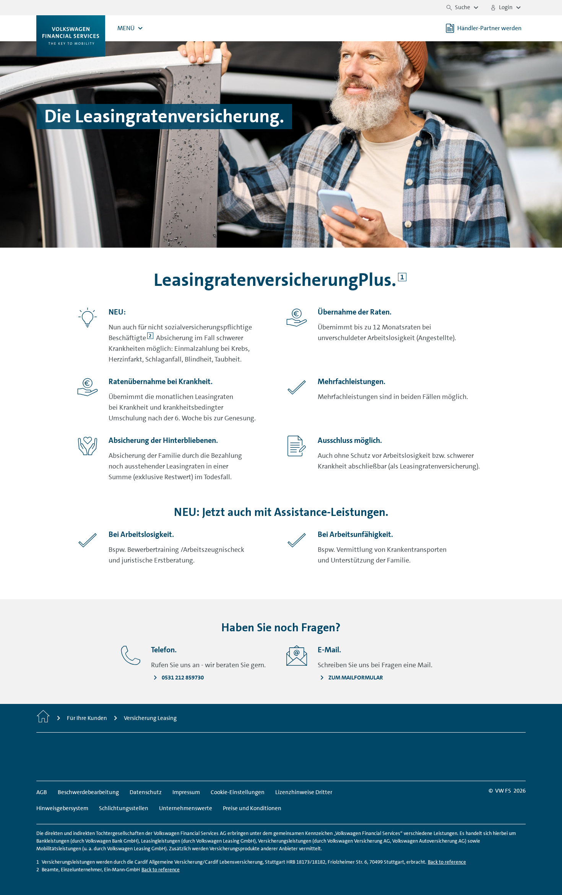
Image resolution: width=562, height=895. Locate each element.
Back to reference (447, 862)
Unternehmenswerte (185, 808)
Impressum (186, 792)
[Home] (43, 718)
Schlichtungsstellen (123, 808)
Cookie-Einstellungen (238, 792)
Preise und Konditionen (252, 808)
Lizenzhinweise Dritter (303, 792)
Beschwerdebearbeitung (88, 792)
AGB (41, 792)
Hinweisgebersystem (62, 808)
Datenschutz (146, 792)
